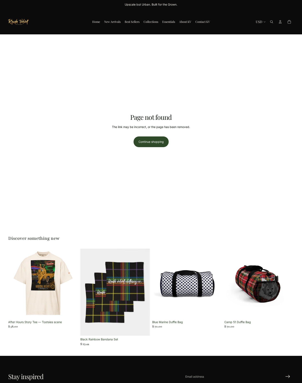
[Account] (280, 21)
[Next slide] (72, 283)
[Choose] (71, 312)
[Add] (143, 329)
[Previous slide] (14, 283)
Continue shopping (151, 141)
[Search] (271, 21)
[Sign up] (288, 377)
